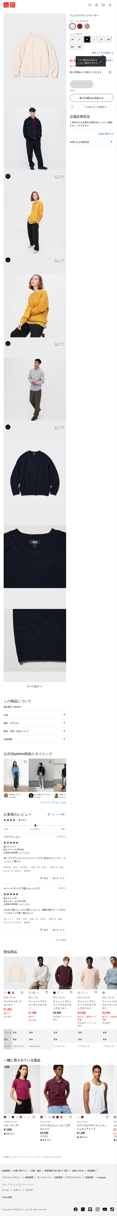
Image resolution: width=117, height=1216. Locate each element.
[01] (72, 26)
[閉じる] (100, 61)
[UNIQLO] (9, 5)
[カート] (103, 5)
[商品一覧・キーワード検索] (110, 5)
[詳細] (110, 72)
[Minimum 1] (74, 84)
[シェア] (72, 106)
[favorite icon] (33, 1117)
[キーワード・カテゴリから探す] (90, 5)
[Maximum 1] (90, 84)
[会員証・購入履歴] (96, 5)
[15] (80, 26)
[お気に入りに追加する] (25, 762)
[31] (87, 26)
